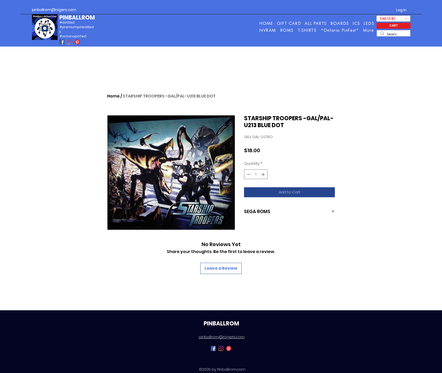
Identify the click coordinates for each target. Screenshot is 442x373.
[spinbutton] (256, 174)
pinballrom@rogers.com (54, 9)
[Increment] (263, 174)
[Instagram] (69, 42)
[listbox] (393, 18)
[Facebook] (61, 42)
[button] (369, 30)
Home (113, 96)
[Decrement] (248, 174)
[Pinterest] (77, 42)
